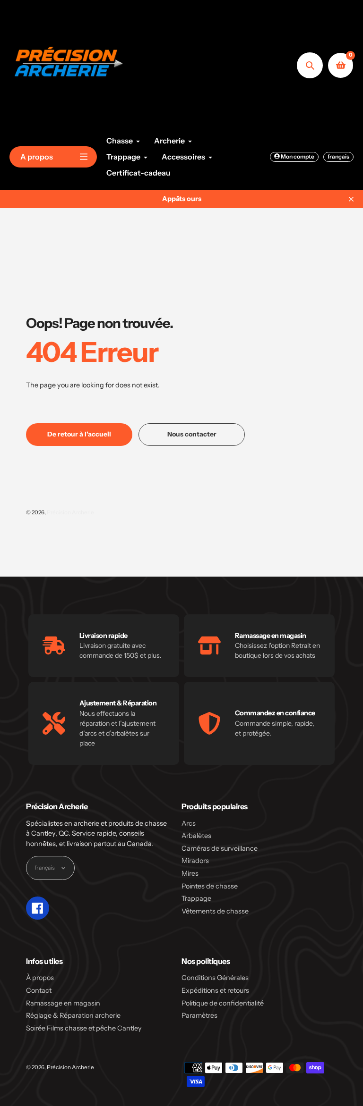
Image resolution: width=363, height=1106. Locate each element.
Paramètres (199, 1015)
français (338, 156)
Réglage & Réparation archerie (73, 1015)
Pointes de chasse (210, 886)
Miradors (195, 860)
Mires (190, 873)
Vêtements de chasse (215, 911)
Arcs (189, 823)
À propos (40, 977)
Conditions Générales (215, 977)
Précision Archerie (70, 512)
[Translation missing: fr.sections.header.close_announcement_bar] (351, 199)
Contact (39, 990)
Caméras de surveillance (220, 848)
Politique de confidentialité (223, 1003)
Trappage (196, 898)
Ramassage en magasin (63, 1003)
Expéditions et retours (215, 990)
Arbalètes (196, 835)
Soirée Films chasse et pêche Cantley (84, 1028)
